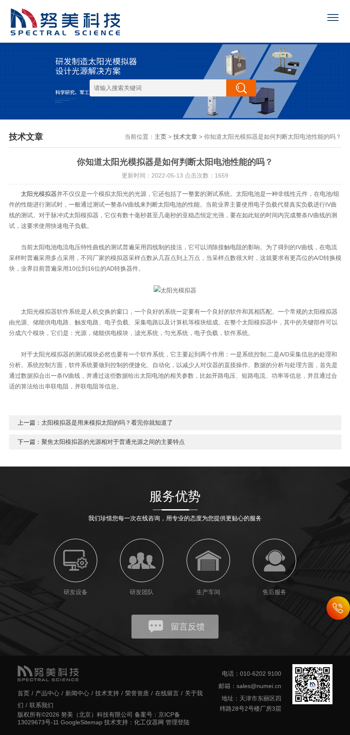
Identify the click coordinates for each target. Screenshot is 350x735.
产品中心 (47, 693)
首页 (23, 693)
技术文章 (185, 136)
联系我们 (41, 705)
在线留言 (167, 693)
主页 (160, 136)
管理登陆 (178, 722)
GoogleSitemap (81, 722)
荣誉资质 (137, 693)
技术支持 (107, 693)
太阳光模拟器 (39, 193)
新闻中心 (77, 693)
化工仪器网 (149, 722)
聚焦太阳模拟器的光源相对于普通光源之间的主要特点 (113, 441)
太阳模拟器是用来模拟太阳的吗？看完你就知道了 (107, 422)
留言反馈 (188, 626)
